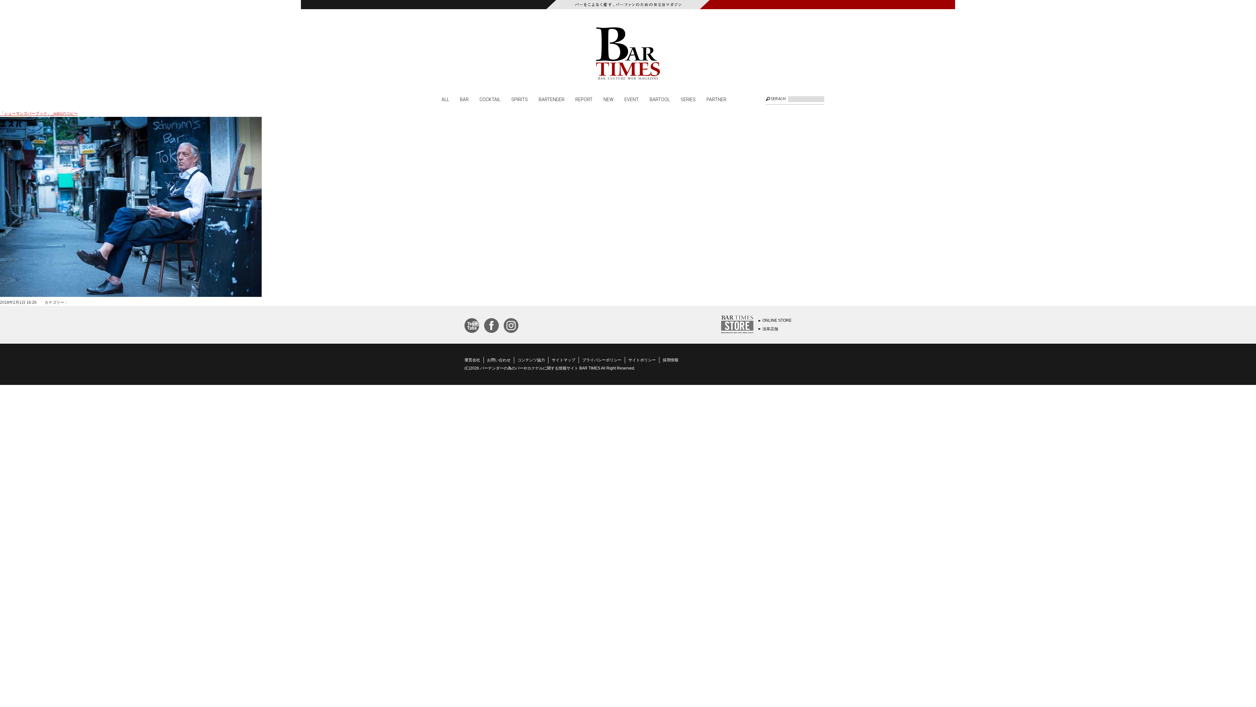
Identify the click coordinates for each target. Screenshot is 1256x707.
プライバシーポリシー (601, 360)
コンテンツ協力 (531, 360)
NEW (608, 99)
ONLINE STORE (777, 320)
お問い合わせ (499, 360)
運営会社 (472, 360)
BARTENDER (552, 99)
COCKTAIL (490, 99)
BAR (464, 99)
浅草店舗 (770, 329)
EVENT (631, 99)
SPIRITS (519, 99)
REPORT (584, 99)
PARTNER (716, 99)
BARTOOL (660, 99)
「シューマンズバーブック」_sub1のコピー (39, 113)
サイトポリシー (642, 360)
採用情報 (670, 360)
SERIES (688, 99)
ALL (445, 99)
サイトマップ (563, 360)
